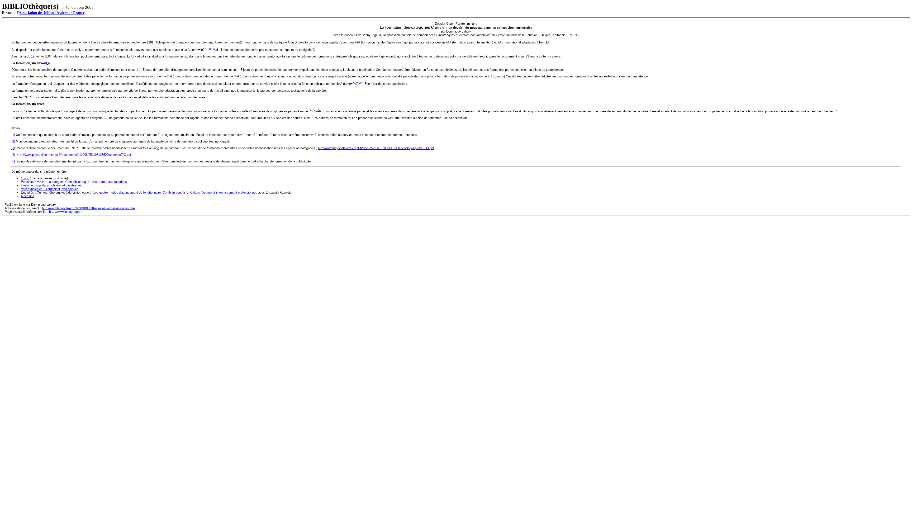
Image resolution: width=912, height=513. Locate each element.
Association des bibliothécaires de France (52, 13)
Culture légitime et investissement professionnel (223, 192)
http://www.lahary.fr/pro (65, 212)
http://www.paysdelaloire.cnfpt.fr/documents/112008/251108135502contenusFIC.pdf (74, 155)
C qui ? (26, 178)
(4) (362, 82)
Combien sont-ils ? (175, 192)
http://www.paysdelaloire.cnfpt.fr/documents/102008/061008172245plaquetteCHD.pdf (376, 148)
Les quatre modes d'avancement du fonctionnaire (127, 192)
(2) (209, 48)
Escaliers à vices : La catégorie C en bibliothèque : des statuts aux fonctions (74, 182)
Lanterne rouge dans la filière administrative (51, 185)
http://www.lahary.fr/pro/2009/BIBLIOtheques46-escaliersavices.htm (88, 208)
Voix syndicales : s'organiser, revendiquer (49, 189)
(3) (48, 63)
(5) (319, 110)
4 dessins (27, 196)
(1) (241, 42)
